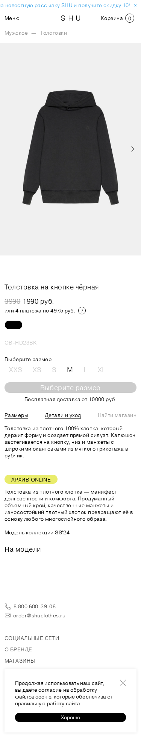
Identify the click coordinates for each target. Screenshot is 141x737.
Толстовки (53, 32)
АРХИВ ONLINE (31, 479)
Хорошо (70, 717)
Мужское (16, 32)
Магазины (20, 660)
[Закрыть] (123, 683)
